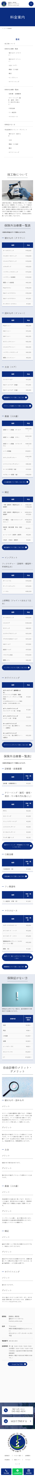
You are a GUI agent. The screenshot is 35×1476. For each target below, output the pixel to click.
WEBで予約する (19, 1421)
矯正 (10, 73)
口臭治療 (12, 108)
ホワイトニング (14, 82)
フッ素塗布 (12, 112)
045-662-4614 (18, 1410)
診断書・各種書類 (15, 94)
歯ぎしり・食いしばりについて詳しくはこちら (16, 957)
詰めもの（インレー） (14, 60)
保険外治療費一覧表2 (12, 90)
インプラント (13, 78)
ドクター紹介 (17, 1455)
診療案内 (27, 1455)
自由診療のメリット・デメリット (16, 130)
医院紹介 (7, 1455)
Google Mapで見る (17, 1364)
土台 (10, 140)
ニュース (17, 1463)
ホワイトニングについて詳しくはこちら (16, 745)
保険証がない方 (10, 124)
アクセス (27, 1459)
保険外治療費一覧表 (11, 49)
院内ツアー (17, 1459)
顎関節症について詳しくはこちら (14, 967)
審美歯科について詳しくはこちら (14, 397)
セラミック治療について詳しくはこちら (16, 406)
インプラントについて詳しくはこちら (15, 667)
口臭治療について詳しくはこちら (14, 876)
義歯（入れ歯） (14, 69)
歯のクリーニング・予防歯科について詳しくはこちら (16, 846)
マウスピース (13, 116)
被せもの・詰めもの (14, 135)
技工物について (10, 44)
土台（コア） (13, 65)
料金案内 (7, 1459)
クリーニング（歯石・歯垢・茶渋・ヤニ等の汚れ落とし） (14, 101)
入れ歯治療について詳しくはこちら (15, 482)
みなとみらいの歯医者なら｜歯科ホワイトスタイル (10, 4)
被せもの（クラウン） (14, 54)
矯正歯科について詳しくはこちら (14, 547)
